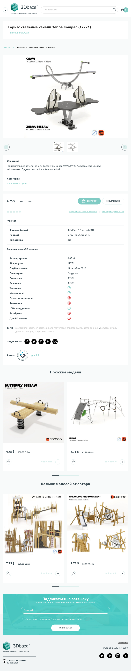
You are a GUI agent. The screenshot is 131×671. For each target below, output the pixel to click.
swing (113, 327)
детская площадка (25, 331)
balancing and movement (52, 327)
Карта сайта (123, 643)
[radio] (8, 211)
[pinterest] (41, 341)
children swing (74, 327)
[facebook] (27, 341)
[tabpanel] (65, 210)
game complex (91, 327)
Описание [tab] (21, 47)
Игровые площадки (19, 33)
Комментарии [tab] (36, 47)
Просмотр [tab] (8, 47)
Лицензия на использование (83, 211)
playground (21, 327)
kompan (104, 327)
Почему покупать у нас (113, 211)
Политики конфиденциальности (66, 619)
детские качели (45, 331)
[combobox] (75, 9)
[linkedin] (48, 341)
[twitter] (34, 341)
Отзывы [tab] (50, 47)
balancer (33, 327)
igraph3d (35, 355)
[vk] (55, 341)
